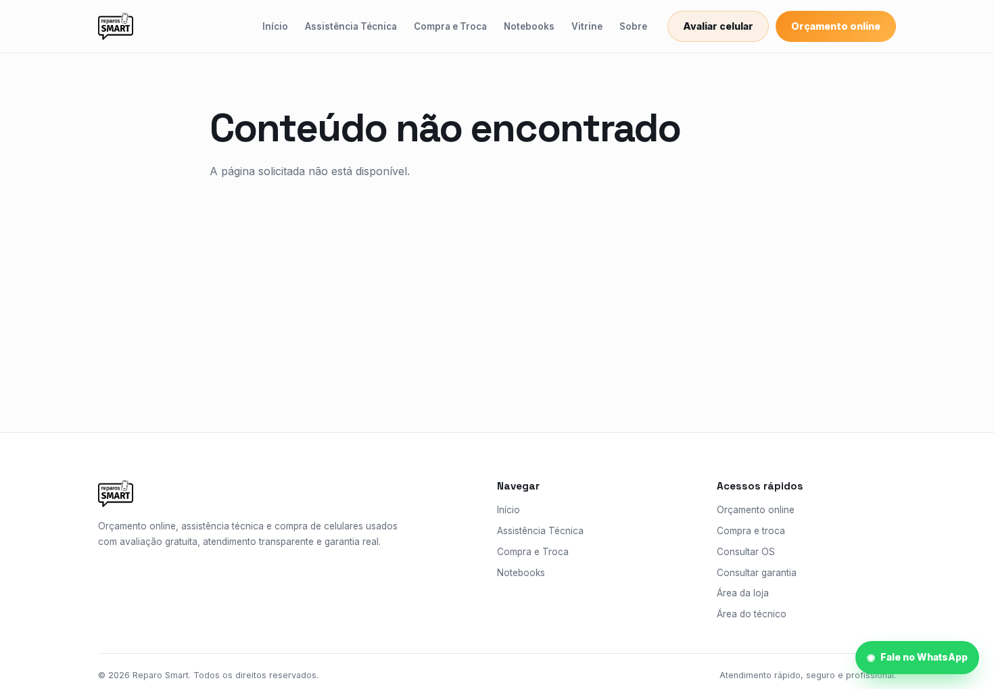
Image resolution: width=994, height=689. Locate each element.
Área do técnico (751, 614)
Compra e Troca (450, 26)
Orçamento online (835, 26)
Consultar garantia (757, 572)
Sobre (633, 26)
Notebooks (529, 26)
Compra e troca (751, 530)
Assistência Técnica (351, 26)
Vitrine (586, 26)
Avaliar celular (718, 26)
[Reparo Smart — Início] (115, 26)
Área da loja (743, 593)
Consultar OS (746, 551)
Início (275, 26)
